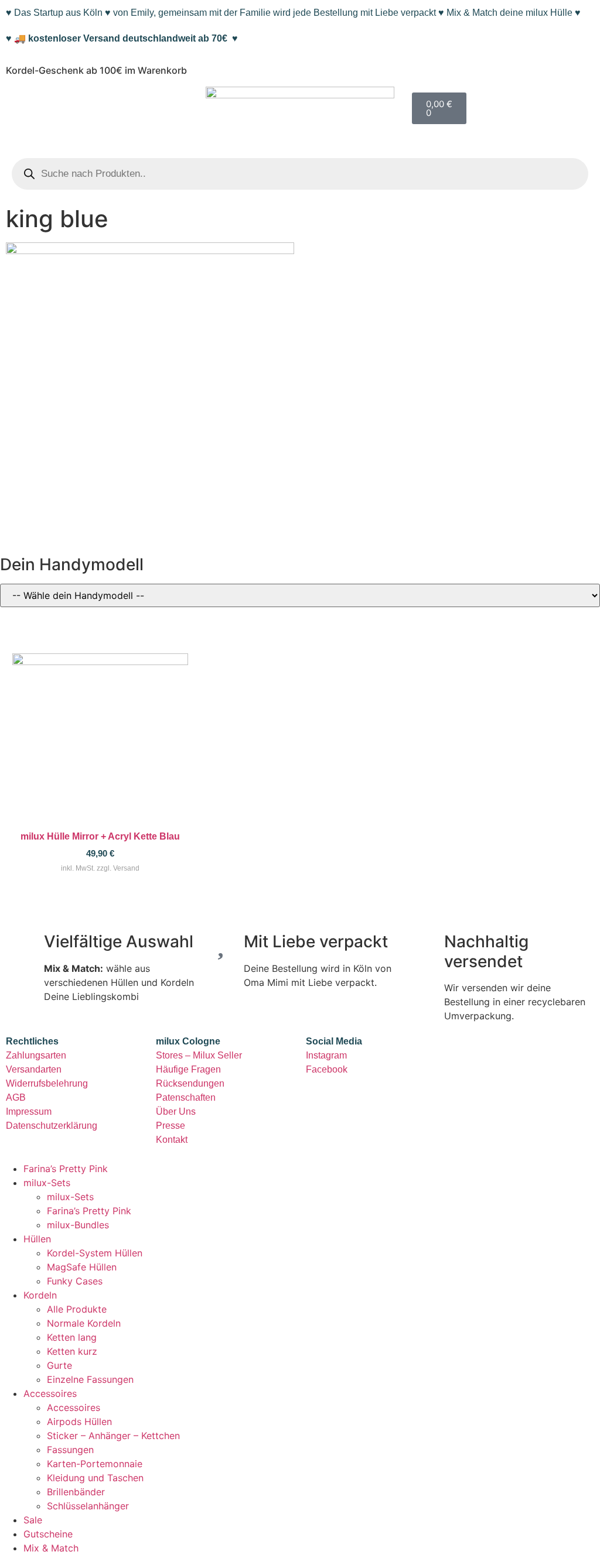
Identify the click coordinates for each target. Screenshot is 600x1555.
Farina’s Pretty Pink (65, 1168)
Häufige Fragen (188, 1069)
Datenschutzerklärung (51, 1126)
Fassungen (70, 1449)
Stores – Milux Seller (199, 1055)
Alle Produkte (77, 1309)
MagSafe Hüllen (82, 1267)
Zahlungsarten (36, 1055)
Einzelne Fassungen (90, 1379)
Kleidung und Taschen (95, 1478)
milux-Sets (46, 1182)
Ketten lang (72, 1337)
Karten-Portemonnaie (94, 1464)
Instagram (326, 1055)
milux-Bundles (78, 1225)
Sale (32, 1520)
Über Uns (176, 1111)
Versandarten (34, 1069)
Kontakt (172, 1140)
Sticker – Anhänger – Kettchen (113, 1435)
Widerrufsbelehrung (47, 1083)
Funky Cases (75, 1281)
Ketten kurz (72, 1351)
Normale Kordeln (84, 1323)
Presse (170, 1126)
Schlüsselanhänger (88, 1506)
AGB (16, 1097)
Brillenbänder (76, 1492)
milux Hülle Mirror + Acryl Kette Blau (100, 836)
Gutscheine (48, 1534)
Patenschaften (186, 1097)
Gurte (59, 1365)
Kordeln (40, 1295)
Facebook (326, 1069)
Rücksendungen (190, 1083)
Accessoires (50, 1393)
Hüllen (37, 1239)
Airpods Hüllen (79, 1421)
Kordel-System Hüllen (94, 1253)
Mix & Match (51, 1548)
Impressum (29, 1111)
